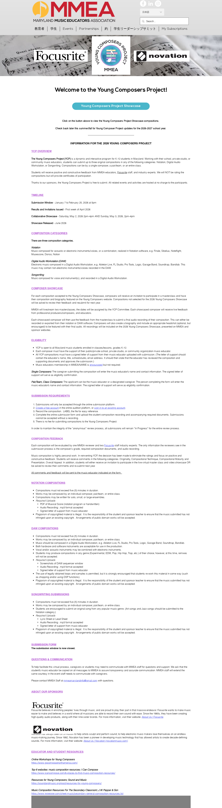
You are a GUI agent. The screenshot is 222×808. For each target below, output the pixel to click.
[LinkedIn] (150, 3)
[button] (39, 28)
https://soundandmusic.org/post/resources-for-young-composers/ (66, 783)
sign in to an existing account (109, 407)
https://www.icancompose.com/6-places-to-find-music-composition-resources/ (73, 773)
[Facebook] (143, 3)
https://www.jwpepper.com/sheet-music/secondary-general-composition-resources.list (77, 793)
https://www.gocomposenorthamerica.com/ (54, 762)
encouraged (96, 364)
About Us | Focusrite (152, 716)
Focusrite (122, 172)
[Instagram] (158, 3)
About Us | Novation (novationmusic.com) (106, 740)
